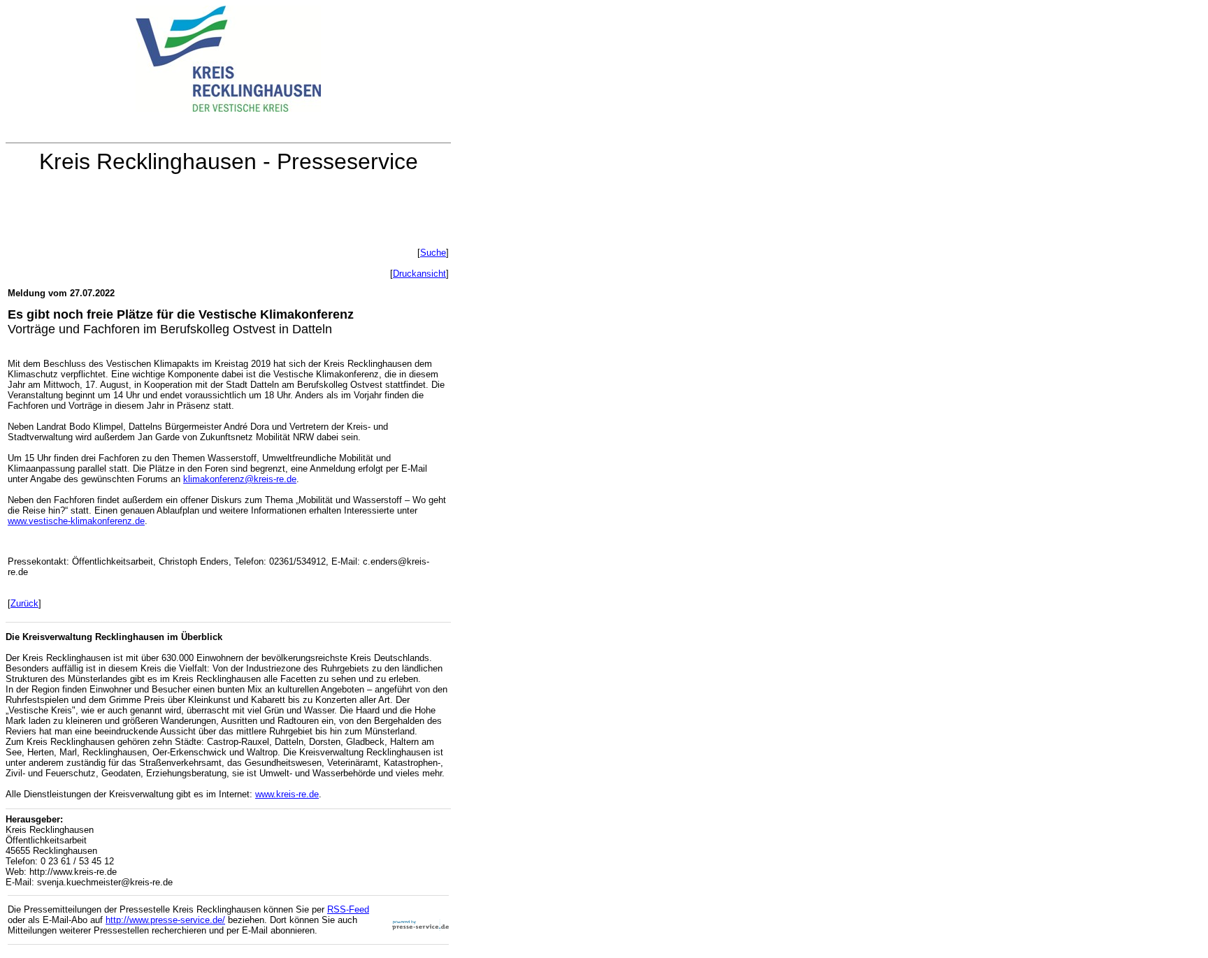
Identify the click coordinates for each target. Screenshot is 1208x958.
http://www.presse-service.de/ (165, 920)
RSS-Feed (348, 909)
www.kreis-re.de (287, 794)
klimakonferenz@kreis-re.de (239, 479)
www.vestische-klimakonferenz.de (76, 521)
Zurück (24, 603)
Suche (433, 252)
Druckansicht (419, 273)
